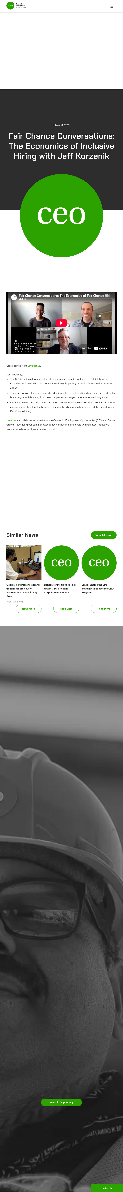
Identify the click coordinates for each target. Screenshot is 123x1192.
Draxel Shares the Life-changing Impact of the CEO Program (98, 588)
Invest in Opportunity (62, 1102)
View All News (103, 535)
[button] (112, 7)
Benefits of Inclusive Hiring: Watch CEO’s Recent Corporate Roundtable (60, 588)
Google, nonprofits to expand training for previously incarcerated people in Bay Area (23, 590)
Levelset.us (34, 365)
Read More (28, 609)
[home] (16, 7)
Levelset (11, 420)
